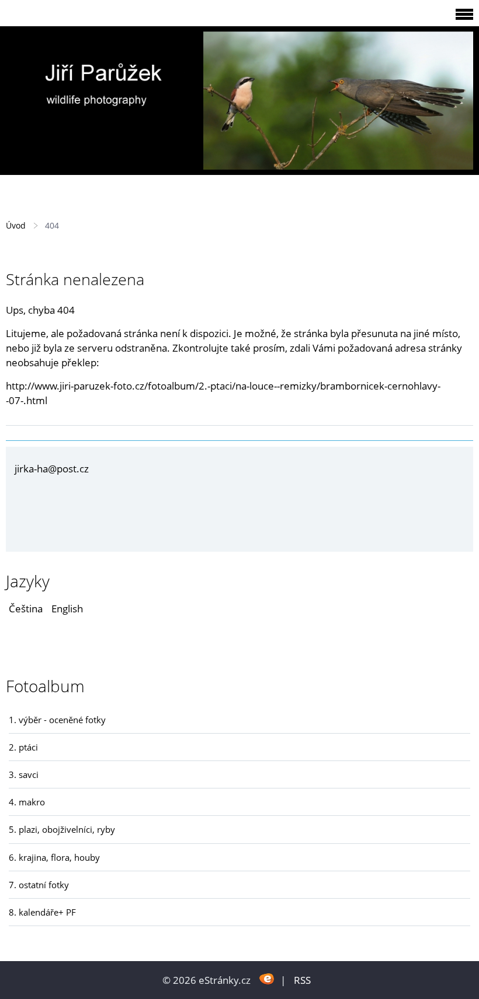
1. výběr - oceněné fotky (57, 719)
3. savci (24, 774)
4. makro (27, 802)
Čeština (26, 608)
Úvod (16, 225)
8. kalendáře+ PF (42, 912)
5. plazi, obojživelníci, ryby (62, 829)
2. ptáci (23, 747)
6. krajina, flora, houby (54, 857)
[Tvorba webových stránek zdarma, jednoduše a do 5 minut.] (267, 979)
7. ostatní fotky (39, 885)
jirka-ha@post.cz (52, 468)
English (67, 608)
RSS (302, 980)
